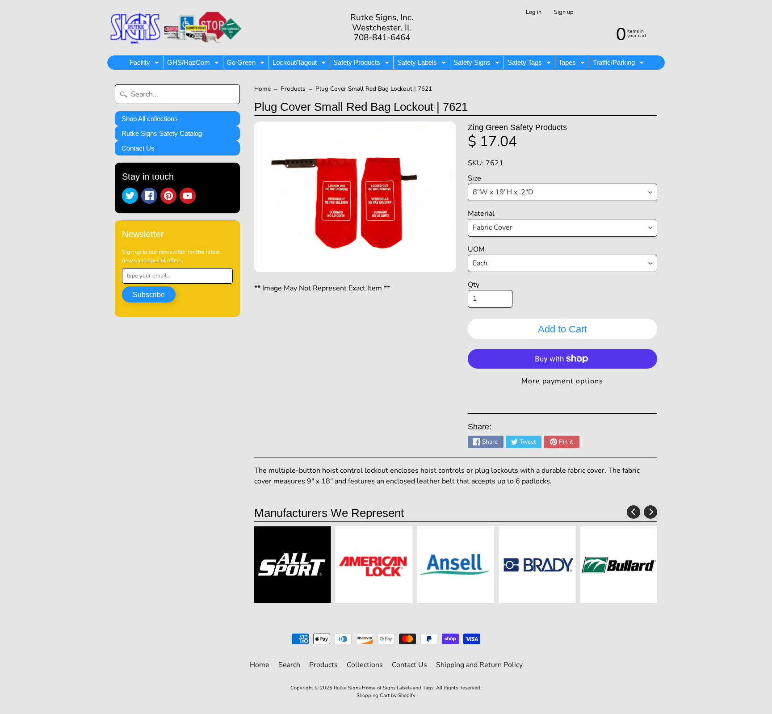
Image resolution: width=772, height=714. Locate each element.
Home (262, 88)
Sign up (563, 12)
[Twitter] (130, 196)
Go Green (247, 64)
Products (293, 88)
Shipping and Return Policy (479, 665)
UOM (476, 249)
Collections (365, 665)
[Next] (650, 512)
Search (289, 665)
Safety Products (362, 64)
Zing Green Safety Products (517, 127)
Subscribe (149, 294)
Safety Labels (422, 64)
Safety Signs (477, 64)
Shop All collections (150, 118)
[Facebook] (149, 196)
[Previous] (633, 512)
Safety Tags (530, 64)
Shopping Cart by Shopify (386, 695)
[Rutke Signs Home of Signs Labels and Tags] (176, 28)
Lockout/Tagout (300, 64)
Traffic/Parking (619, 64)
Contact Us (138, 148)
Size (474, 178)
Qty (473, 285)
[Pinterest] (168, 196)
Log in (533, 12)
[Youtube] (188, 196)
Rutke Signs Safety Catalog (162, 133)
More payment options (562, 381)
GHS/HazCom (194, 64)
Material (481, 213)
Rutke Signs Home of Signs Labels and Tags (383, 688)
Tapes (572, 64)
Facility (145, 64)
